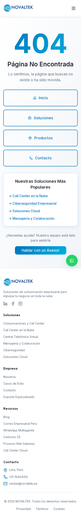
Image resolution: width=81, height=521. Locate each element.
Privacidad (23, 509)
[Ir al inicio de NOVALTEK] (18, 8)
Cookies (59, 509)
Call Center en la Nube (18, 330)
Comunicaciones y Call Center (23, 323)
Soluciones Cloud (15, 357)
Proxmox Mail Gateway (19, 443)
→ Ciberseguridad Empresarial (32, 203)
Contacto (9, 390)
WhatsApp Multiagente (18, 430)
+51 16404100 (18, 477)
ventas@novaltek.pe (23, 483)
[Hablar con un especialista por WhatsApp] (72, 260)
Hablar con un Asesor (41, 250)
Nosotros (9, 377)
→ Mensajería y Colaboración (31, 218)
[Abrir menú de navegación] (73, 8)
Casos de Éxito (13, 383)
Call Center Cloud (15, 450)
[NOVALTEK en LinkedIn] (5, 304)
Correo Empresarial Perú (20, 423)
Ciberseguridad (14, 350)
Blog (6, 417)
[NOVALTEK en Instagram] (20, 304)
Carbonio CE (12, 437)
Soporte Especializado (18, 397)
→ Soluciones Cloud (24, 211)
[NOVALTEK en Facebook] (13, 304)
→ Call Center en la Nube (28, 196)
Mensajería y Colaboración (21, 343)
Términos (42, 509)
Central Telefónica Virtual (20, 336)
